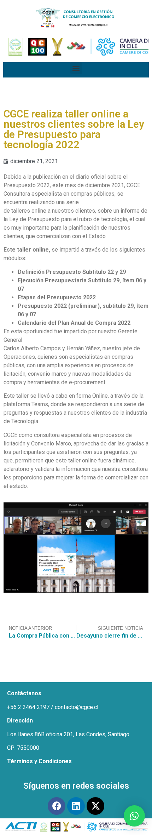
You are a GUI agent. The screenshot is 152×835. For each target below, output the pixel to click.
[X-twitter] (95, 806)
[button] (76, 68)
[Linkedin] (76, 806)
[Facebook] (56, 806)
